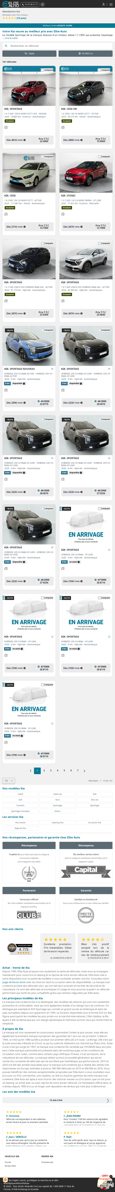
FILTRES (87, 53)
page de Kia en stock (14, 982)
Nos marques (22, 15)
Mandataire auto (9, 15)
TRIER (31, 53)
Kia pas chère (10, 1166)
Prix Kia (8, 1162)
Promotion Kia (47, 1162)
